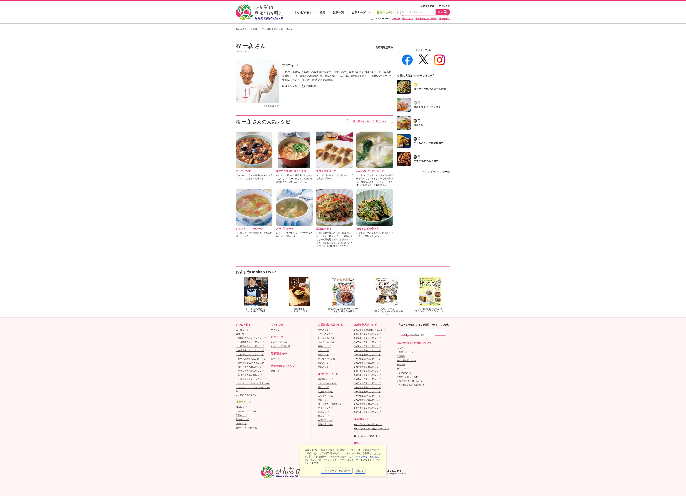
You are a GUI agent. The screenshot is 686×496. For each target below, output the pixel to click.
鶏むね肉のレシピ (326, 358)
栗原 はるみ (407, 18)
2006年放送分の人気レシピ (367, 334)
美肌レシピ (241, 415)
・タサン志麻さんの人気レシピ (251, 358)
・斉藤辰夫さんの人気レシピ (250, 350)
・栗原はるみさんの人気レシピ (251, 338)
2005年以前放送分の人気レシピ (369, 330)
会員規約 (401, 356)
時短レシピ (323, 400)
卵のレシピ (323, 350)
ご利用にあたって (405, 352)
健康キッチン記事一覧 (246, 427)
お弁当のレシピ (325, 391)
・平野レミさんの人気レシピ (250, 371)
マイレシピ (444, 6)
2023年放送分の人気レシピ (367, 404)
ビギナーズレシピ (279, 342)
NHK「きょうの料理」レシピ (368, 424)
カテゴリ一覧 (242, 330)
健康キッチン (385, 12)
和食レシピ (323, 412)
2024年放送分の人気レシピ (367, 408)
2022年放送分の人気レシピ (367, 400)
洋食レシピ (323, 416)
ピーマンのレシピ (326, 338)
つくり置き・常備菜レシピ (331, 404)
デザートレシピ (325, 408)
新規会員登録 (427, 6)
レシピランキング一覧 (437, 171)
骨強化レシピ (242, 419)
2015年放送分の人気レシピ (367, 371)
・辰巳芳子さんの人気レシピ (250, 367)
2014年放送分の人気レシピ (367, 367)
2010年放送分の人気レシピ (367, 350)
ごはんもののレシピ (327, 383)
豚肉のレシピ (324, 367)
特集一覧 (275, 371)
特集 (322, 12)
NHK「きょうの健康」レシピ (368, 436)
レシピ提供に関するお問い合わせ (413, 385)
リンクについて (404, 373)
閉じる (359, 470)
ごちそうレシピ (325, 395)
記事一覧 (338, 12)
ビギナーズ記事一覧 (280, 346)
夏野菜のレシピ (325, 379)
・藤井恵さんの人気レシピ (249, 375)
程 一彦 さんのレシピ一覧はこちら (369, 121)
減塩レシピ (241, 407)
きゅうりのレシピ (326, 342)
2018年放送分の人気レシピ (367, 383)
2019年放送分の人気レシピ (367, 387)
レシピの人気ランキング (247, 395)
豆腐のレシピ (324, 346)
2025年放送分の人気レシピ (367, 412)
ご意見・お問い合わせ (407, 377)
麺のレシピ (323, 387)
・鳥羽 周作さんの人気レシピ (250, 363)
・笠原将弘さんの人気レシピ (250, 354)
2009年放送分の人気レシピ (367, 346)
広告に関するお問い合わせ (409, 381)
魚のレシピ (323, 354)
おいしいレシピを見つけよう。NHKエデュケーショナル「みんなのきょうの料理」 (260, 12)
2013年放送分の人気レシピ (367, 363)
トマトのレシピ (325, 334)
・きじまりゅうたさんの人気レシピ (253, 383)
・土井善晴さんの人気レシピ (250, 342)
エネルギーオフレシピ (246, 411)
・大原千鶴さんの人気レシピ (250, 346)
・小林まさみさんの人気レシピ (251, 379)
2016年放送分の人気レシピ (367, 375)
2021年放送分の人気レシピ (367, 395)
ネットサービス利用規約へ (337, 470)
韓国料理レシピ (325, 424)
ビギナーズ (358, 12)
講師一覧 (240, 334)
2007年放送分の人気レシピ (367, 338)
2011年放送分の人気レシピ (367, 354)
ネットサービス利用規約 (366, 456)
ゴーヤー (396, 18)
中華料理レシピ (325, 420)
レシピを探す (303, 12)
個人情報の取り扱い (406, 360)
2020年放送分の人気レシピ (367, 391)
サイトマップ (403, 368)
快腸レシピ (241, 423)
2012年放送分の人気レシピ (367, 358)
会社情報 (401, 364)
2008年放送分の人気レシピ (367, 342)
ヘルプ (400, 348)
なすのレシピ (324, 330)
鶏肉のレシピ (324, 363)
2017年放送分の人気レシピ (367, 379)
